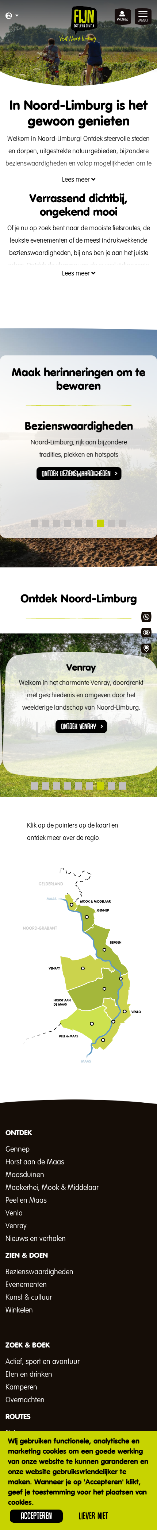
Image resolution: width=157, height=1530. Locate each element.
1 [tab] (34, 523)
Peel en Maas (26, 1200)
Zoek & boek (146, 648)
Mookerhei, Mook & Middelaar (52, 1187)
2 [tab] (45, 523)
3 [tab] (56, 523)
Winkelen (19, 1310)
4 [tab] (67, 523)
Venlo (14, 1213)
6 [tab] (89, 523)
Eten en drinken (28, 1374)
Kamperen (21, 1387)
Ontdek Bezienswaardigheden (76, 474)
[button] (12, 16)
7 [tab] (100, 523)
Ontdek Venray (75, 726)
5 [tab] (78, 523)
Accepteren (36, 1516)
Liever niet (93, 1516)
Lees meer (76, 180)
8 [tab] (111, 523)
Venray (16, 1226)
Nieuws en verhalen (35, 1238)
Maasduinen (24, 1175)
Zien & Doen (146, 633)
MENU (143, 21)
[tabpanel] (78, 455)
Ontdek (146, 617)
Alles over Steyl (66, 1074)
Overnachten (25, 1400)
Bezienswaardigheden (39, 1272)
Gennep (17, 1149)
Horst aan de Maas (34, 1162)
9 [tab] (122, 523)
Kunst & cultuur (28, 1297)
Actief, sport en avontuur (42, 1361)
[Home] (78, 24)
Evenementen (26, 1284)
